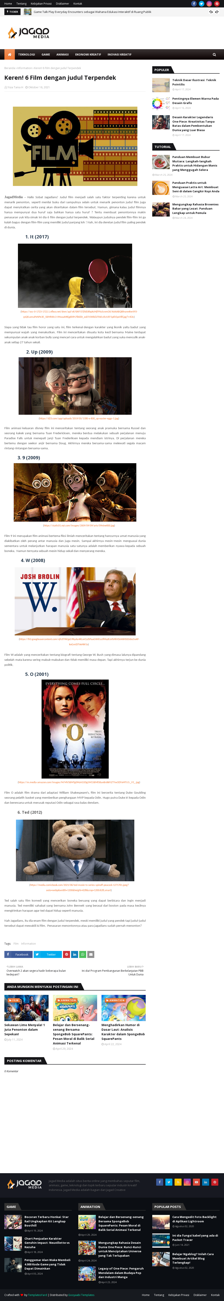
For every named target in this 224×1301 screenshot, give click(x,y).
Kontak (78, 3)
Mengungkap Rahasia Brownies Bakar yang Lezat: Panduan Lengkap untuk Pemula (195, 208)
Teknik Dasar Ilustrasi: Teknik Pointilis (194, 82)
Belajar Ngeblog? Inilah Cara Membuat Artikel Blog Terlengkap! (193, 1258)
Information (24, 68)
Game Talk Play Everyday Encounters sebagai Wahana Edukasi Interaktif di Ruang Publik (92, 12)
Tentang (21, 3)
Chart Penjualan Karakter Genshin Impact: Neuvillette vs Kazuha (47, 1243)
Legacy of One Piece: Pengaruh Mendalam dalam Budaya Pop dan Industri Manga (121, 1272)
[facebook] (194, 4)
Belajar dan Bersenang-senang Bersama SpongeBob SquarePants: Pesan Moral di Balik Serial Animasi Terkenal (73, 1034)
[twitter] (201, 4)
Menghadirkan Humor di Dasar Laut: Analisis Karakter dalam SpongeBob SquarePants (123, 1032)
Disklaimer (62, 3)
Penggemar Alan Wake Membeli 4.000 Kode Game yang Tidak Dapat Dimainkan (47, 1264)
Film (16, 943)
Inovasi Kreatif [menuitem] (119, 54)
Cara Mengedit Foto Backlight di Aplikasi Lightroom (194, 1219)
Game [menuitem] (46, 54)
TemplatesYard (37, 1295)
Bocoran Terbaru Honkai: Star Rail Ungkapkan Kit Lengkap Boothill (46, 1221)
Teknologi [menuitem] (26, 54)
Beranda (9, 68)
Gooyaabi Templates (81, 1295)
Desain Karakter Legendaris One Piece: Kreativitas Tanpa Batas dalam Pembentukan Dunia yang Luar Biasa (193, 123)
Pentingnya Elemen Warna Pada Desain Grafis (195, 101)
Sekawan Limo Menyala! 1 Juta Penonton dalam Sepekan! (24, 1029)
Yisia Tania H (15, 87)
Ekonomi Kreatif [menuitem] (88, 54)
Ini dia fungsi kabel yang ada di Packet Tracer (195, 1237)
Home (8, 3)
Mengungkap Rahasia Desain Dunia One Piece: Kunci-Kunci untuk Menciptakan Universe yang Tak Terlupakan (119, 1249)
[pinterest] (217, 4)
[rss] (178, 1182)
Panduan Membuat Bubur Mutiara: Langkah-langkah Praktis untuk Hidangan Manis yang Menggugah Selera (194, 163)
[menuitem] (9, 54)
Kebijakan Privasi (41, 3)
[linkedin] (205, 1182)
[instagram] (209, 4)
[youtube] (196, 1182)
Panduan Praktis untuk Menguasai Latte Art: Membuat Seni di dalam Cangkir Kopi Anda (195, 187)
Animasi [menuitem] (62, 54)
